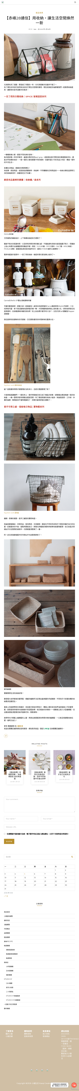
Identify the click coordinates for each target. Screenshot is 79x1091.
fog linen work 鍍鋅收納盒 (13, 385)
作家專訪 (7, 929)
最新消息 (7, 920)
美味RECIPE (8, 941)
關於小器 (9, 1034)
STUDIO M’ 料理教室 (13, 1000)
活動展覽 (7, 925)
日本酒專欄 (9, 971)
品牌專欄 (7, 933)
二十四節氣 (9, 992)
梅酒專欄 (7, 946)
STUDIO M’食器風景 (13, 996)
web (35, 29)
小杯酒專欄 (9, 966)
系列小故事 (9, 987)
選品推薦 (39, 13)
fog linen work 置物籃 (11, 513)
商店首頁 (7, 912)
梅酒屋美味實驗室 (12, 954)
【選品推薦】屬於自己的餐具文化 (64, 774)
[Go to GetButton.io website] (74, 1089)
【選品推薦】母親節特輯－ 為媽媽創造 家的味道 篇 (14, 775)
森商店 (6, 962)
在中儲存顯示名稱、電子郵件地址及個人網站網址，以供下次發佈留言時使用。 (38, 834)
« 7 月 (6, 896)
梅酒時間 (9, 958)
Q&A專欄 (9, 983)
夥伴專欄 (7, 1008)
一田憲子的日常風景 (10, 1004)
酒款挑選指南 (10, 950)
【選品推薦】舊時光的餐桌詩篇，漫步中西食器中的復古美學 (39, 775)
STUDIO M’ (8, 979)
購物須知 (27, 1034)
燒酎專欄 (9, 975)
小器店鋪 (9, 1036)
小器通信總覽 (8, 916)
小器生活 (19, 726)
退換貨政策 (28, 1036)
